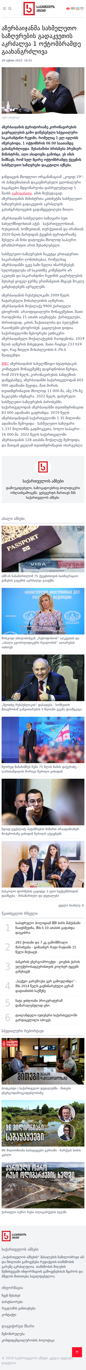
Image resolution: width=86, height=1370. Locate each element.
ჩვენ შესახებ (11, 1295)
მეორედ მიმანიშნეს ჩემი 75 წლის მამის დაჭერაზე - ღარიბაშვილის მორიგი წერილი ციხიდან (40, 769)
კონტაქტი (9, 1314)
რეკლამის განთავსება (18, 1308)
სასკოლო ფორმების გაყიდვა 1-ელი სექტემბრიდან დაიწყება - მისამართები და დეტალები (40, 893)
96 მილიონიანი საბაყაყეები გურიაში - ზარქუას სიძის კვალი (41, 1152)
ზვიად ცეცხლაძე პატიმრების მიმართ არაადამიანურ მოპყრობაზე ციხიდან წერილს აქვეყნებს (40, 831)
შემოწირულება (13, 1334)
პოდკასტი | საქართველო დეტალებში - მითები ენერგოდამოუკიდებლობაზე (36, 1090)
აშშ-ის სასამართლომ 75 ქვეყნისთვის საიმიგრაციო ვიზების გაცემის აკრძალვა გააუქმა (40, 578)
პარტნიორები (12, 1302)
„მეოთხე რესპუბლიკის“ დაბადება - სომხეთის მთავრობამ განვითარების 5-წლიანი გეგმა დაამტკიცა (42, 707)
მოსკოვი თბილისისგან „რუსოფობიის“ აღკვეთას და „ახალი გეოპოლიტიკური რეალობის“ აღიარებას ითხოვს (40, 643)
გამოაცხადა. (22, 193)
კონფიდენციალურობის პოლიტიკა (28, 1340)
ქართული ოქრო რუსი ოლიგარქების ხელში (34, 1212)
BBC (5, 363)
